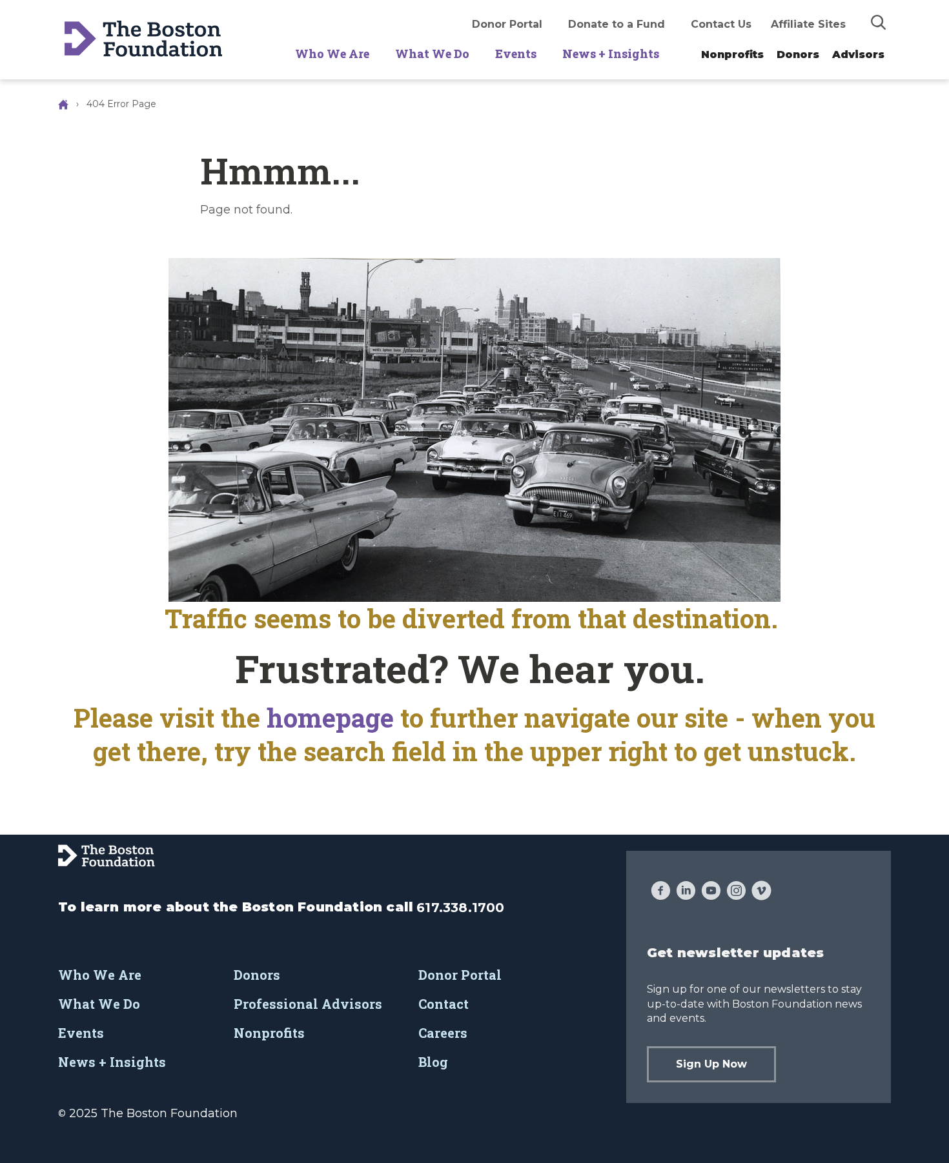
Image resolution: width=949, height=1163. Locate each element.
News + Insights (610, 53)
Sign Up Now (711, 1064)
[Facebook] (660, 892)
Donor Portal (507, 24)
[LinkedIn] (686, 892)
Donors (798, 54)
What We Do (432, 53)
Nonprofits (732, 54)
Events (515, 53)
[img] (878, 22)
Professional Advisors (308, 1003)
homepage (333, 718)
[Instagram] (736, 892)
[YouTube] (711, 892)
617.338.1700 (460, 907)
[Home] (64, 104)
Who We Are (332, 53)
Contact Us (721, 24)
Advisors (858, 54)
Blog (433, 1061)
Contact (443, 1003)
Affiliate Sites (808, 24)
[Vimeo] (761, 892)
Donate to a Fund (616, 24)
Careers (442, 1032)
